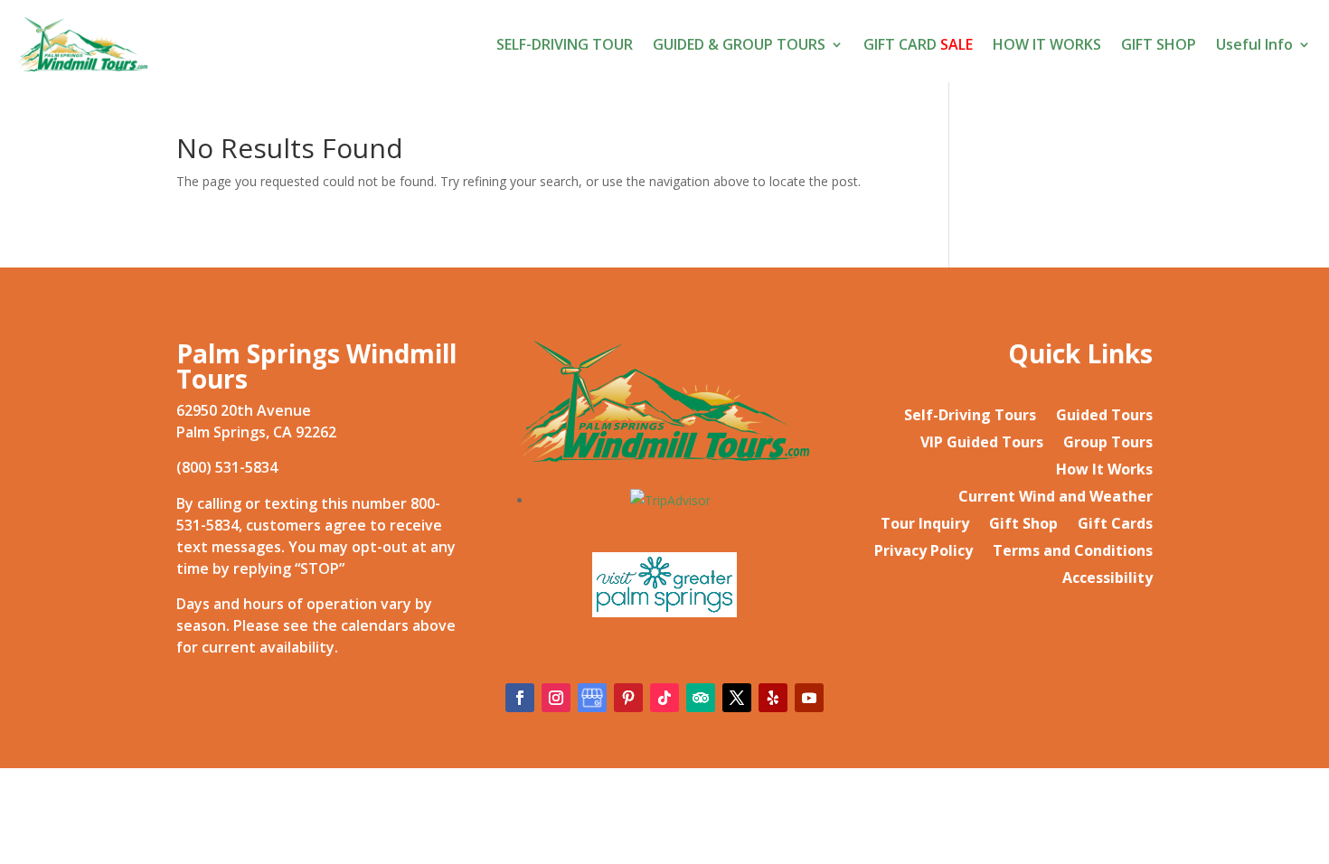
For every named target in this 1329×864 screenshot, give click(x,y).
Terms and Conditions (1073, 552)
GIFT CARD (918, 44)
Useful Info (1254, 44)
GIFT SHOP (1158, 44)
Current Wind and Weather (1055, 498)
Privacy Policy (923, 552)
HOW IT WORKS (1047, 44)
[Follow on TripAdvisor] (700, 697)
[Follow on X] (736, 697)
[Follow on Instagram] (556, 697)
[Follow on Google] (592, 697)
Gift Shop (1023, 525)
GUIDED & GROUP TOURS (739, 44)
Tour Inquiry (925, 525)
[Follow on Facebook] (519, 697)
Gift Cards (1115, 525)
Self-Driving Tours (970, 417)
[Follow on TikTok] (664, 697)
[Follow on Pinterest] (628, 697)
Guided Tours (1104, 417)
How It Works (1104, 471)
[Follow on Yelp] (773, 697)
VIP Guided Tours (981, 444)
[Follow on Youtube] (809, 697)
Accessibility (1107, 579)
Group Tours (1108, 444)
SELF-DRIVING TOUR (564, 44)
